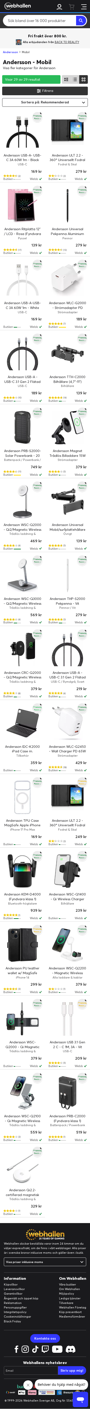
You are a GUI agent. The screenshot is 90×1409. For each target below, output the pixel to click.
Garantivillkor (13, 1293)
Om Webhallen (69, 1289)
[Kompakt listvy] (75, 79)
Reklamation (13, 1303)
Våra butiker (67, 1284)
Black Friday (12, 1321)
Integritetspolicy (15, 1312)
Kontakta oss (45, 1338)
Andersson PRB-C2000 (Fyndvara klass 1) (67, 1118)
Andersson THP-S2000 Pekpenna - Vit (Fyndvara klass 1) (67, 603)
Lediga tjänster (69, 1298)
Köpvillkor (11, 1284)
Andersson (10, 52)
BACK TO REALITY (67, 42)
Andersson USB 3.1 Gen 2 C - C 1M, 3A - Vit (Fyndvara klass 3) (67, 1047)
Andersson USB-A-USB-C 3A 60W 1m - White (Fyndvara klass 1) (22, 307)
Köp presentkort (70, 1312)
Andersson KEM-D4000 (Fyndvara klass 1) (22, 896)
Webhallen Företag (72, 1307)
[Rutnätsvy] (83, 79)
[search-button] (81, 20)
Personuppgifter (15, 1307)
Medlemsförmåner (72, 1316)
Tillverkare (66, 1303)
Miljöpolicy (66, 1293)
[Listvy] (66, 79)
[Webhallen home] (17, 6)
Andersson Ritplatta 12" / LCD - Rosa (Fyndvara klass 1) (22, 233)
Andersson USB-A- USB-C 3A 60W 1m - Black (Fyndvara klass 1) (22, 160)
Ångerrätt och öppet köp (21, 1298)
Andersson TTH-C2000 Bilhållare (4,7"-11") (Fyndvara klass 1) (67, 381)
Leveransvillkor (14, 1289)
